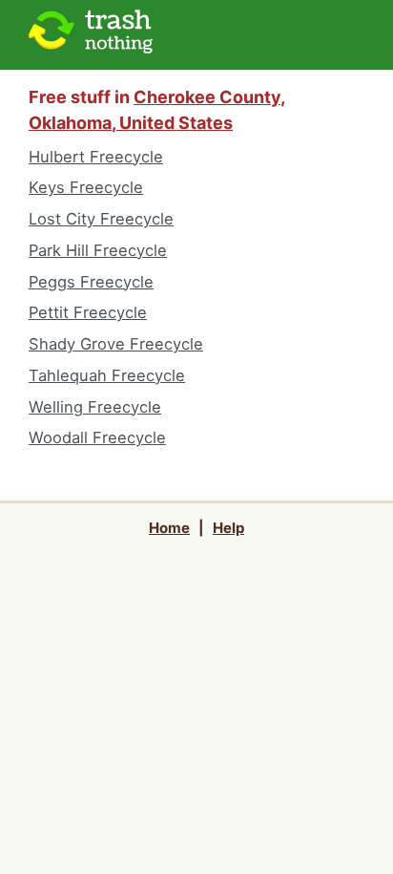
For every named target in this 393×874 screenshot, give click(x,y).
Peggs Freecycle (91, 281)
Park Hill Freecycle (98, 250)
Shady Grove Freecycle (116, 343)
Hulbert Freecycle (96, 156)
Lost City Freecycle (101, 218)
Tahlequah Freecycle (107, 375)
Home (169, 528)
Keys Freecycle (86, 187)
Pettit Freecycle (88, 312)
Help (228, 528)
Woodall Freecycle (97, 437)
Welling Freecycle (95, 406)
